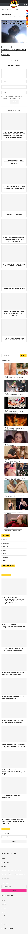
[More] (27, 26)
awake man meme (6, 47)
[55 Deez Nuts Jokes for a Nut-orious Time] (14, 785)
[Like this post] (11, 60)
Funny (4, 550)
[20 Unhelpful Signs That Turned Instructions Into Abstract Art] (14, 176)
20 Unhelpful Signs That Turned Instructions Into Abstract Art (14, 188)
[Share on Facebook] (12, 60)
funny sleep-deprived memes (8, 49)
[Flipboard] (27, 11)
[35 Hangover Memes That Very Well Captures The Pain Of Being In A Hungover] (14, 809)
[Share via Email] (17, 60)
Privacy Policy (5, 862)
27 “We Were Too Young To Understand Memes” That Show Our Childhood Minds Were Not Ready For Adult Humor (14, 134)
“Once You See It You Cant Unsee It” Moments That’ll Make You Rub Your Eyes (13, 746)
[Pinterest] (27, 20)
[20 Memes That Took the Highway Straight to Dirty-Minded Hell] (14, 710)
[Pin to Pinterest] (15, 60)
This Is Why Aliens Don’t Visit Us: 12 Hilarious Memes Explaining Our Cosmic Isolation (14, 239)
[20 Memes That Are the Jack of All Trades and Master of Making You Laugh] (14, 759)
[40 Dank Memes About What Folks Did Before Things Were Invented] (14, 149)
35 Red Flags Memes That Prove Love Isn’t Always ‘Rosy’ (14, 214)
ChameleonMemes (9, 16)
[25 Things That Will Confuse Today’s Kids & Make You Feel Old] (14, 614)
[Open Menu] (1, 5)
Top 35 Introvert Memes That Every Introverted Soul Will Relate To (14, 313)
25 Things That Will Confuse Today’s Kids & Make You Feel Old (13, 626)
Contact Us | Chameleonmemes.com (11, 870)
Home (2, 9)
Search (23, 355)
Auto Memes (6, 543)
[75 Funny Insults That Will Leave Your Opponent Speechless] (14, 662)
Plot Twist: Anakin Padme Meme (14, 289)
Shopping (5, 557)
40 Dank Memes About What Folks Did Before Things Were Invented (14, 162)
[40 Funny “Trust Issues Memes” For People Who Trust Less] (14, 327)
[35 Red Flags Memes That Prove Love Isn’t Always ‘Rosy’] (14, 202)
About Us (3, 866)
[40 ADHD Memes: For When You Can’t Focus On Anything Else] (14, 638)
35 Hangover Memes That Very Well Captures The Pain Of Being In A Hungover (13, 821)
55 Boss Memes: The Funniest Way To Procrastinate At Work (14, 265)
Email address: (5, 833)
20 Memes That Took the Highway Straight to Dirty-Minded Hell (13, 721)
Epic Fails (5, 546)
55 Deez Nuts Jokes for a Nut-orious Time (11, 796)
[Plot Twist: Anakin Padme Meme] (14, 278)
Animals (5, 539)
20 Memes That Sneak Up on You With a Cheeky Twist (12, 697)
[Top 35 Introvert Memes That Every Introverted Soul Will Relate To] (14, 301)
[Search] (24, 5)
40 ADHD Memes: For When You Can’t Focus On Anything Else (12, 650)
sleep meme (18, 52)
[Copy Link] (27, 22)
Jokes (4, 553)
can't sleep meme (16, 47)
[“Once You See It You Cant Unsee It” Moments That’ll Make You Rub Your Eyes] (14, 734)
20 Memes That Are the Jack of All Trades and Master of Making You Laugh (13, 772)
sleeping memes (5, 54)
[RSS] (27, 24)
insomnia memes (21, 49)
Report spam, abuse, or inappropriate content (13, 874)
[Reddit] (27, 18)
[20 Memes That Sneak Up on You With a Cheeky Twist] (14, 686)
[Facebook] (27, 13)
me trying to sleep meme (7, 52)
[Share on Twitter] (14, 60)
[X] (27, 16)
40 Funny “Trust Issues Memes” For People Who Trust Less (14, 339)
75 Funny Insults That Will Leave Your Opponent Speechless (12, 673)
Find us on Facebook (6, 570)
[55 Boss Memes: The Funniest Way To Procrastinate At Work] (14, 253)
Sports (4, 560)
